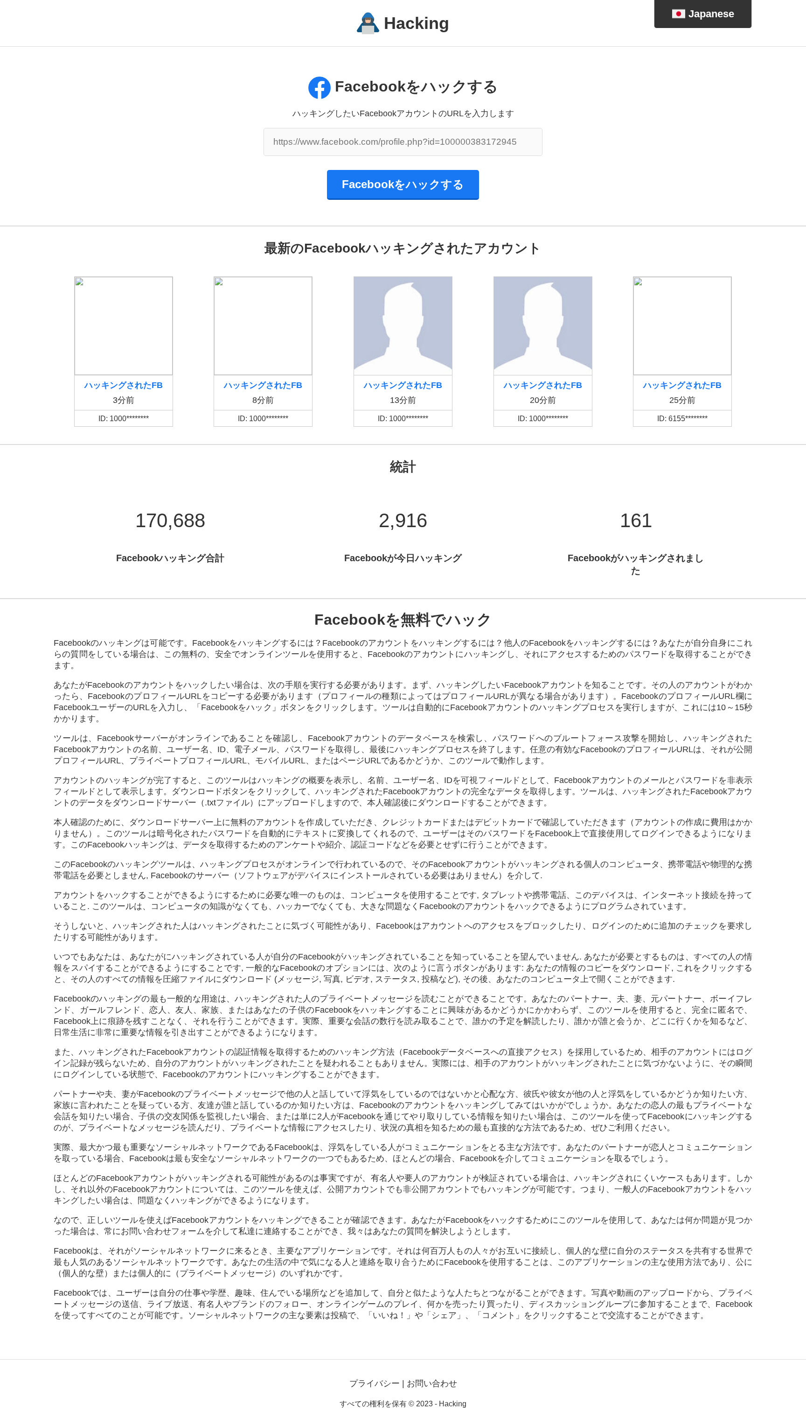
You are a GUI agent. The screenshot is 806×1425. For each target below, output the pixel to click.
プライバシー (374, 1383)
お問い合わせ (432, 1383)
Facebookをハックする (403, 184)
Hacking (416, 23)
